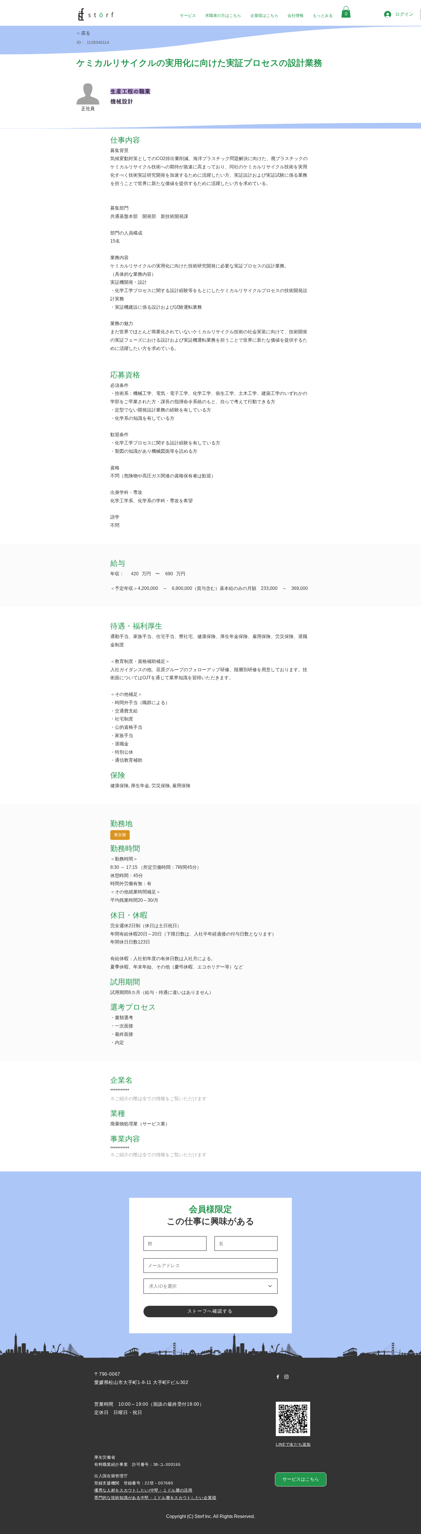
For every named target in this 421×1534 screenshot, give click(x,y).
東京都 (120, 834)
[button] (346, 12)
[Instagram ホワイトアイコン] (286, 1377)
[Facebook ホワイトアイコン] (278, 1377)
